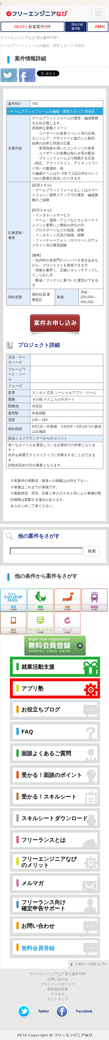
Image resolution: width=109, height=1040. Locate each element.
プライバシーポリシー (57, 984)
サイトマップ (57, 999)
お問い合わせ (57, 979)
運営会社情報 (57, 989)
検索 (92, 551)
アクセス (58, 994)
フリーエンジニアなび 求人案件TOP (28, 38)
